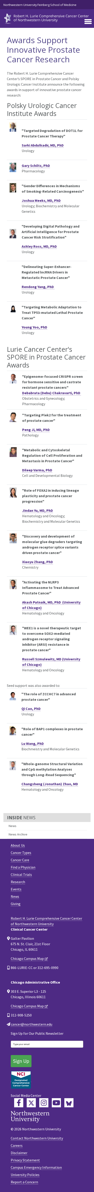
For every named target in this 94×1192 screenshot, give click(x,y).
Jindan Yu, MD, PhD (37, 510)
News (12, 826)
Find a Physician (23, 867)
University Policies (25, 1174)
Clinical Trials (21, 874)
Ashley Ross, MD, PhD (39, 246)
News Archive (18, 834)
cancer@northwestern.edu (31, 1024)
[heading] (47, 18)
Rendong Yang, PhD (38, 286)
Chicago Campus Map (27, 958)
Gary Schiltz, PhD (36, 165)
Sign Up (21, 1061)
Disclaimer (19, 1152)
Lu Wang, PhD (32, 743)
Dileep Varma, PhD (37, 470)
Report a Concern (24, 1182)
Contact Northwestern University (37, 1138)
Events (16, 889)
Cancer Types (21, 852)
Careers (17, 1145)
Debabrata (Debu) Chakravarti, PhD (51, 393)
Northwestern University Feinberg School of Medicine (39, 5)
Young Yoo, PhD (34, 327)
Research (18, 882)
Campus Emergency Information (36, 1167)
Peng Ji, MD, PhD (36, 429)
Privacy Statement (25, 1160)
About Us (18, 845)
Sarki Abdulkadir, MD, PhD (43, 145)
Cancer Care (20, 860)
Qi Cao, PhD (31, 708)
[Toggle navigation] (88, 22)
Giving (16, 903)
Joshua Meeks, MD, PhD (41, 200)
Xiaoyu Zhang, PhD (37, 561)
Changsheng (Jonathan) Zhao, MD (49, 784)
